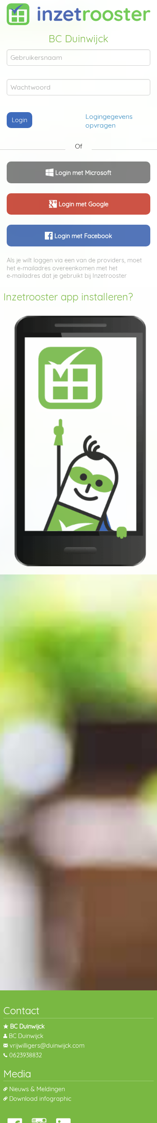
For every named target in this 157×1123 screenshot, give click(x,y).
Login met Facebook (82, 236)
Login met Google (82, 204)
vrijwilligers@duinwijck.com (47, 1045)
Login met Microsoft (82, 173)
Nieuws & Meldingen (37, 1089)
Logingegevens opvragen (109, 120)
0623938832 (25, 1055)
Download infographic (40, 1098)
